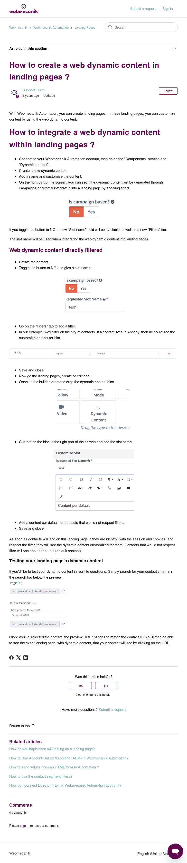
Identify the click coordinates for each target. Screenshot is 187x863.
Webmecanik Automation (51, 27)
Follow (168, 91)
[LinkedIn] (25, 657)
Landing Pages (85, 27)
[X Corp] (18, 657)
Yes (80, 685)
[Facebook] (11, 657)
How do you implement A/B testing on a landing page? (52, 748)
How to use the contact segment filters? (40, 776)
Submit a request (143, 8)
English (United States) (156, 853)
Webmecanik (18, 27)
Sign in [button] (167, 8)
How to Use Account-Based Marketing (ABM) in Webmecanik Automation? (68, 757)
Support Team (33, 89)
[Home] (23, 8)
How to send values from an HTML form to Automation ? (54, 766)
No (106, 685)
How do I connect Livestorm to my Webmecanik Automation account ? (65, 785)
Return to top (20, 725)
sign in (24, 825)
